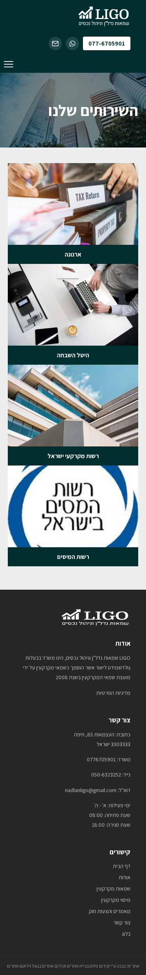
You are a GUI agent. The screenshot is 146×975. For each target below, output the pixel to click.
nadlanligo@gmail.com (90, 790)
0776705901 (101, 759)
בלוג (126, 933)
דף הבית (121, 866)
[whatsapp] (72, 43)
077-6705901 (106, 43)
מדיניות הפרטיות (113, 692)
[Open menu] (8, 64)
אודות (124, 877)
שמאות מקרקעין (113, 888)
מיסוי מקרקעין (115, 899)
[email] (55, 43)
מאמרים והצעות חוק (109, 911)
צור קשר (121, 922)
